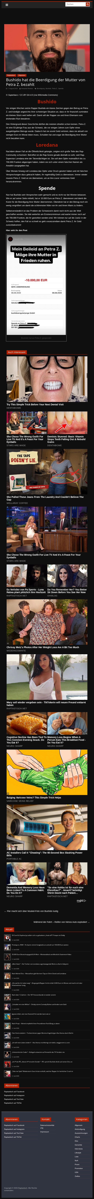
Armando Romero (27, 88)
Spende (61, 88)
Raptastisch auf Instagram (14, 1095)
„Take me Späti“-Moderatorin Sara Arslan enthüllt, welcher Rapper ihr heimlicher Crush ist (42, 1071)
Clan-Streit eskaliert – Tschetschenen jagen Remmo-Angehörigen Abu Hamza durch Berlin (42, 1033)
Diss (76, 1141)
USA (76, 1172)
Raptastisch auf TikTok (13, 1103)
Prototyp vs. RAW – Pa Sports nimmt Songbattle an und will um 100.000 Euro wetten (40, 945)
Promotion (79, 1168)
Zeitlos (77, 1176)
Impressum (44, 1132)
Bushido (48, 88)
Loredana (47, 145)
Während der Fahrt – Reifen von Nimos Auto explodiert (62, 922)
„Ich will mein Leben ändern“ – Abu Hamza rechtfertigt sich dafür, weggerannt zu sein (41, 1043)
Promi (77, 1164)
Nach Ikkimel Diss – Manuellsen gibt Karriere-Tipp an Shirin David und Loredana (39, 974)
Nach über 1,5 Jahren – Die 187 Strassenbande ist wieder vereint (34, 995)
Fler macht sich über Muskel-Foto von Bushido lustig (31, 911)
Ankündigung (80, 1129)
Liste (76, 1157)
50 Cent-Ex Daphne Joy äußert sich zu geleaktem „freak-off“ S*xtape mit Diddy (38, 935)
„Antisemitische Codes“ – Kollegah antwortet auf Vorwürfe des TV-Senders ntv (38, 1052)
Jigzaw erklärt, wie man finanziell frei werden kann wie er (31, 1014)
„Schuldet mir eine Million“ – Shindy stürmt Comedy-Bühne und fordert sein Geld (39, 1004)
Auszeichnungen (81, 1133)
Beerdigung (41, 88)
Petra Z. (54, 88)
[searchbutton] (87, 4)
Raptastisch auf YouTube (14, 1099)
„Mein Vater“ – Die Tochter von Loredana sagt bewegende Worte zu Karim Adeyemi (40, 964)
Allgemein (21, 75)
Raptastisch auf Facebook (14, 1092)
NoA (76, 1161)
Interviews (79, 1149)
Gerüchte (78, 1145)
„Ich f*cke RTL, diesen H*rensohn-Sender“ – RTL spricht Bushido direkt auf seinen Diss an (42, 1062)
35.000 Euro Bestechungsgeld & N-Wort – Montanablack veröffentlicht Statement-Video (41, 954)
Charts (77, 1137)
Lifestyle (78, 1153)
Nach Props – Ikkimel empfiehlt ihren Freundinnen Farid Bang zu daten (36, 1023)
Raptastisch (11, 75)
